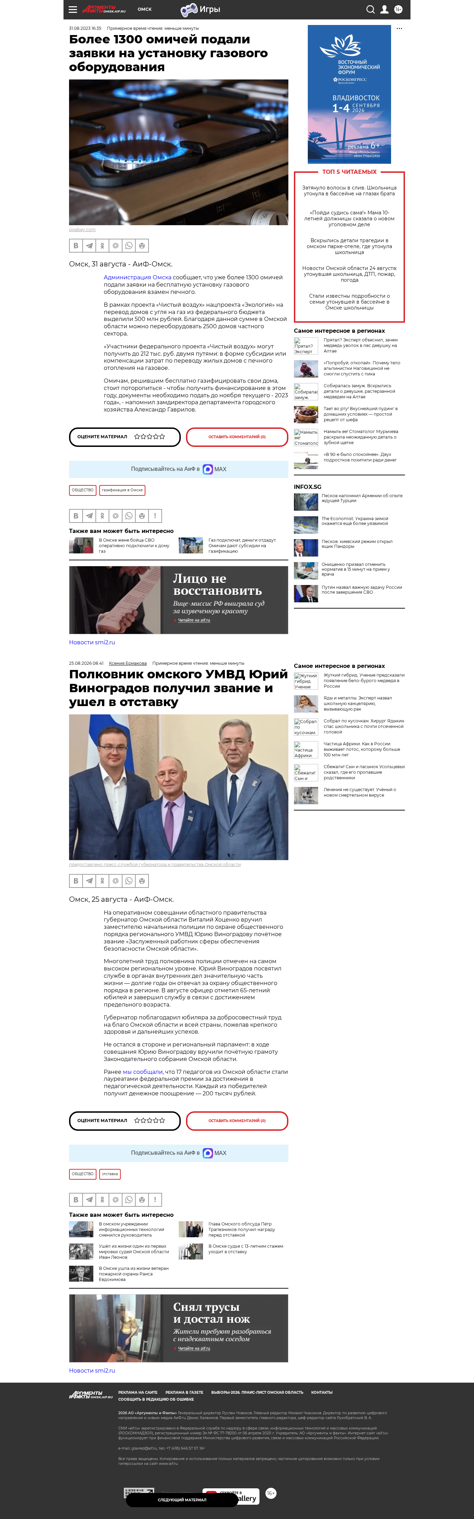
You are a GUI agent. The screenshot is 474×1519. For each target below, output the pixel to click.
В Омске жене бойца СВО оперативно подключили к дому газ (134, 545)
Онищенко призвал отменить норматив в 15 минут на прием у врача (356, 569)
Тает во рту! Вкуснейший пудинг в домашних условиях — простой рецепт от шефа (361, 414)
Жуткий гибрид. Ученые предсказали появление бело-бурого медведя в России (364, 680)
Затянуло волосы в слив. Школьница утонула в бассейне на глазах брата (349, 191)
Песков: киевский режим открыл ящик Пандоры (357, 544)
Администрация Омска (137, 277)
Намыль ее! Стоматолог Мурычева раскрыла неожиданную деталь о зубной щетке (361, 437)
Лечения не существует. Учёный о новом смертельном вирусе (360, 792)
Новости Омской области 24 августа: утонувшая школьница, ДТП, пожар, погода (349, 274)
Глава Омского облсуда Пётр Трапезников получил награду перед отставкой (242, 1229)
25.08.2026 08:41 (86, 663)
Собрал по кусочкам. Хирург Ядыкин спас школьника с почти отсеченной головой (364, 726)
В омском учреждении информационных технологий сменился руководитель (131, 1229)
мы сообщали (142, 1072)
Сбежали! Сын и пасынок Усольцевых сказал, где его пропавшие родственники (364, 772)
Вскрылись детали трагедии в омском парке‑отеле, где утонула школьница (349, 246)
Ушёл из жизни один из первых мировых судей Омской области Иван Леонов (134, 1252)
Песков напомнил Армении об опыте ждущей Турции (362, 498)
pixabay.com (82, 229)
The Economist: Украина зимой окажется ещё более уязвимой (355, 521)
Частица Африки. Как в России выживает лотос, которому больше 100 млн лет (362, 749)
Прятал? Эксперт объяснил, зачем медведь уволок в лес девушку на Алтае (361, 345)
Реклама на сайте (138, 1392)
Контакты (321, 1392)
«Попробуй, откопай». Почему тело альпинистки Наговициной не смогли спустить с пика (362, 368)
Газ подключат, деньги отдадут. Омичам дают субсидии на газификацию (243, 545)
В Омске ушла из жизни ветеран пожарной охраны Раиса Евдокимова (134, 1274)
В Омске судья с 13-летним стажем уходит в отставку (246, 1249)
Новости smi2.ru (92, 642)
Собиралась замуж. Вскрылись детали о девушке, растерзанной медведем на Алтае (359, 391)
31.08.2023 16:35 (85, 28)
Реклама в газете (184, 1392)
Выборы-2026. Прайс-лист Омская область (257, 1392)
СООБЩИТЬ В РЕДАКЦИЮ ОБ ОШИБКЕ (156, 1399)
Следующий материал (182, 1500)
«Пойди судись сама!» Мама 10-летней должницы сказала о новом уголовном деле (349, 219)
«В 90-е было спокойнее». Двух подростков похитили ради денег (360, 457)
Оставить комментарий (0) (237, 437)
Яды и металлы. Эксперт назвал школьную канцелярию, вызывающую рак (358, 703)
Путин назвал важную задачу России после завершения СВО (362, 590)
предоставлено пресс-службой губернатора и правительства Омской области (155, 864)
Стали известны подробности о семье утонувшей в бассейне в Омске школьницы (349, 302)
